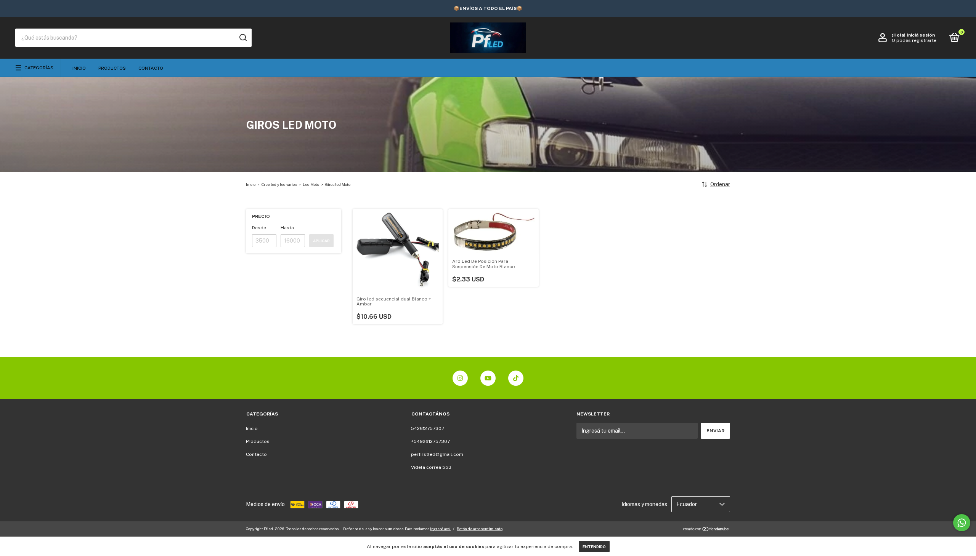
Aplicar (321, 240)
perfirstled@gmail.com (437, 454)
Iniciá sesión (921, 35)
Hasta (287, 227)
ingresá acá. (440, 528)
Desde (259, 227)
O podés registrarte (914, 40)
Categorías (38, 67)
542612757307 (427, 428)
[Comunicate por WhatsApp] (961, 522)
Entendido (594, 546)
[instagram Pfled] (460, 378)
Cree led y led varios (279, 184)
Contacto (150, 68)
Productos (112, 68)
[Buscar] (242, 38)
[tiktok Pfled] (515, 378)
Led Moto (311, 184)
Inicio (79, 68)
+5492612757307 (430, 441)
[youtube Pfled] (488, 378)
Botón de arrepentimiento (479, 528)
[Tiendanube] (706, 530)
